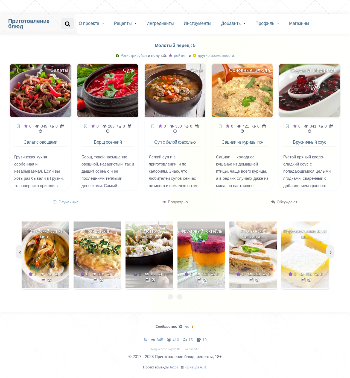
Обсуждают (286, 202)
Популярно (177, 202)
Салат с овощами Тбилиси (40, 145)
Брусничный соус (309, 142)
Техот (174, 367)
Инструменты (197, 23)
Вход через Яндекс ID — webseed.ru (175, 349)
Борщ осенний (108, 142)
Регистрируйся (133, 55)
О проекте (89, 23)
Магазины (299, 23)
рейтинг (180, 55)
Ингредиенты (160, 23)
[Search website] (67, 23)
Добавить (231, 23)
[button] (170, 297)
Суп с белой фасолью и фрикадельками (175, 145)
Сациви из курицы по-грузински (242, 145)
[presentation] (20, 252)
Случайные (68, 202)
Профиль (264, 23)
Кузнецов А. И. (196, 367)
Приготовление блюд (28, 23)
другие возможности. (216, 55)
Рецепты (123, 23)
